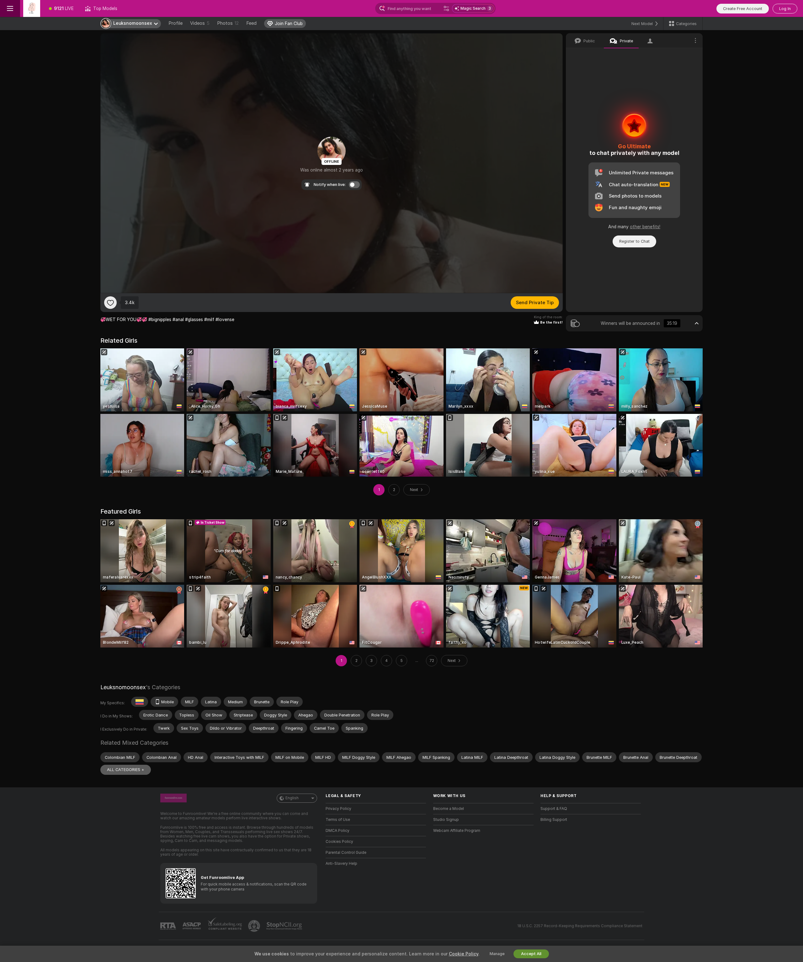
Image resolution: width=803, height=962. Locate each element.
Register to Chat (634, 241)
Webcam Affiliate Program (456, 830)
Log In (785, 8)
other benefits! (645, 226)
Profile (175, 23)
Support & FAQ (553, 808)
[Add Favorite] (110, 302)
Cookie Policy (463, 953)
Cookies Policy (339, 841)
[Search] (446, 8)
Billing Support (553, 819)
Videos (200, 23)
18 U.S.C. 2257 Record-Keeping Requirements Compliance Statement (579, 926)
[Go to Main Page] (31, 8)
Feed (251, 23)
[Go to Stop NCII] (284, 926)
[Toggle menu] (10, 8)
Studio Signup (446, 819)
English (292, 798)
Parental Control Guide (346, 852)
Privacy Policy (338, 808)
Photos (228, 23)
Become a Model (448, 808)
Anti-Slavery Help (341, 863)
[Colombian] (139, 702)
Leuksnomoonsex (123, 687)
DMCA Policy (337, 830)
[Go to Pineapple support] (254, 926)
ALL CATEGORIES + (125, 769)
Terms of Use (338, 819)
